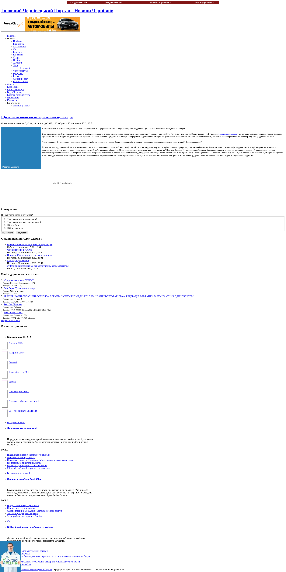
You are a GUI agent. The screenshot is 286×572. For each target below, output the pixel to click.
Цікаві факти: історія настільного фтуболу (28, 454)
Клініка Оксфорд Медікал (10, 556)
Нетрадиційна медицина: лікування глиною (29, 255)
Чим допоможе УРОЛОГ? (20, 250)
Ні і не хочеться (15, 228)
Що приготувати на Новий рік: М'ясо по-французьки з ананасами (40, 460)
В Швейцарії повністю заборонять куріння (30, 527)
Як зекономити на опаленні (21, 428)
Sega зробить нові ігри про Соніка (24, 516)
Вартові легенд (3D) (19, 372)
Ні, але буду (13, 225)
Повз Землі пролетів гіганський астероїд (27, 551)
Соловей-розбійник (19, 391)
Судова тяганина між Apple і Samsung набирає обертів (34, 511)
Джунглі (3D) (15, 343)
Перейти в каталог (10, 320)
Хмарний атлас (16, 352)
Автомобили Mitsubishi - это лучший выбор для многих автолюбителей (43, 561)
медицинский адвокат (227, 134)
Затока (12, 381)
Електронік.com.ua (13, 312)
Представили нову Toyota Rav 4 (23, 505)
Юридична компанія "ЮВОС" (19, 280)
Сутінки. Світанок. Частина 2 (24, 401)
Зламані (13, 362)
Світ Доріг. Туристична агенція (19, 288)
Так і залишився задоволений (22, 219)
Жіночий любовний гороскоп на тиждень (28, 468)
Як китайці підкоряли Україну (22, 513)
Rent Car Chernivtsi (13, 304)
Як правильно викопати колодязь (24, 463)
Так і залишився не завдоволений (24, 222)
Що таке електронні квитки (21, 508)
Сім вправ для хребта (18, 260)
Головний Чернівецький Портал (35, 569)
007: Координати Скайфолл (23, 411)
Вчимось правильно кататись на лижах (27, 465)
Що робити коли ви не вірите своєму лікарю (37, 117)
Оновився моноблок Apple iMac (24, 479)
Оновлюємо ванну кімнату (21, 457)
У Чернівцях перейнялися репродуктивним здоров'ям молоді (38, 266)
